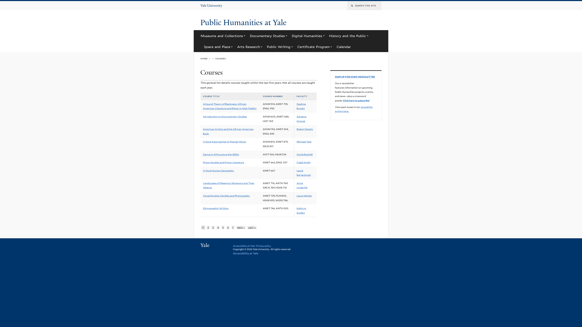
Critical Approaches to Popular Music (224, 141)
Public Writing (278, 47)
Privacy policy (263, 246)
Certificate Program (313, 47)
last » (252, 227)
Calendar (344, 47)
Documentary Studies (267, 36)
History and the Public (347, 36)
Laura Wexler (304, 195)
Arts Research (248, 47)
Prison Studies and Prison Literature (223, 162)
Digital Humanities (307, 36)
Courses (220, 58)
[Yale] (205, 245)
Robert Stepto (305, 129)
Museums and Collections (222, 36)
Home (204, 58)
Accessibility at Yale (244, 246)
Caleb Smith (304, 162)
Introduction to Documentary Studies (225, 116)
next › (241, 227)
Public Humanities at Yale (244, 23)
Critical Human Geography (218, 170)
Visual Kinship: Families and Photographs (226, 195)
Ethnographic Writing (215, 208)
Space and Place (217, 47)
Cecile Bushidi (305, 154)
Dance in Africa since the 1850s (221, 154)
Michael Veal (304, 141)
